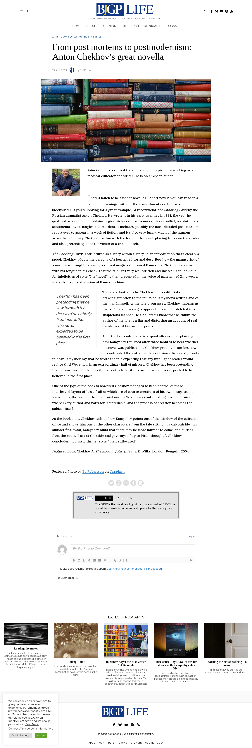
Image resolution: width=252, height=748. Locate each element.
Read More (32, 724)
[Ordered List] (94, 560)
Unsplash (117, 471)
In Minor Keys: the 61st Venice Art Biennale (126, 663)
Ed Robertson (93, 471)
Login (191, 536)
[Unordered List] (99, 560)
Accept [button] (41, 735)
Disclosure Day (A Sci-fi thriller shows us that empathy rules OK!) (176, 665)
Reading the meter (26, 648)
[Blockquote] (104, 560)
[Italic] (79, 560)
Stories (96, 37)
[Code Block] (110, 560)
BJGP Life (85, 70)
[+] (125, 560)
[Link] (115, 560)
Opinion (84, 37)
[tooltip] (212, 11)
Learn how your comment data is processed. (134, 568)
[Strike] (89, 560)
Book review (69, 37)
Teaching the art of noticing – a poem (226, 663)
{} (120, 560)
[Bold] (73, 560)
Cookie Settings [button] (20, 735)
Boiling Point (75, 662)
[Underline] (84, 560)
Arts (55, 37)
